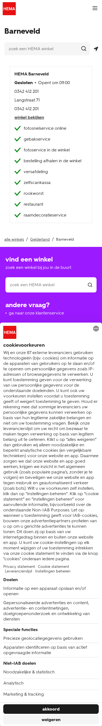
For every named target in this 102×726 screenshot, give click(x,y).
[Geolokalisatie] (96, 49)
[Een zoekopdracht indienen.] (84, 48)
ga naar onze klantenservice (36, 313)
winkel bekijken (29, 117)
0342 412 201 (26, 91)
